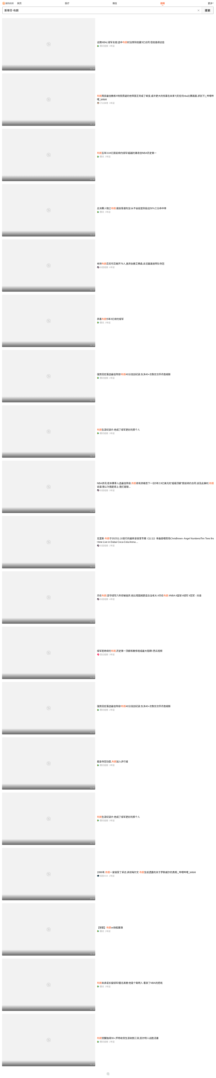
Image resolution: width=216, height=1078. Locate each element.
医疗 (67, 3)
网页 (19, 3)
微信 (115, 3)
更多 (210, 3)
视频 (162, 3)
